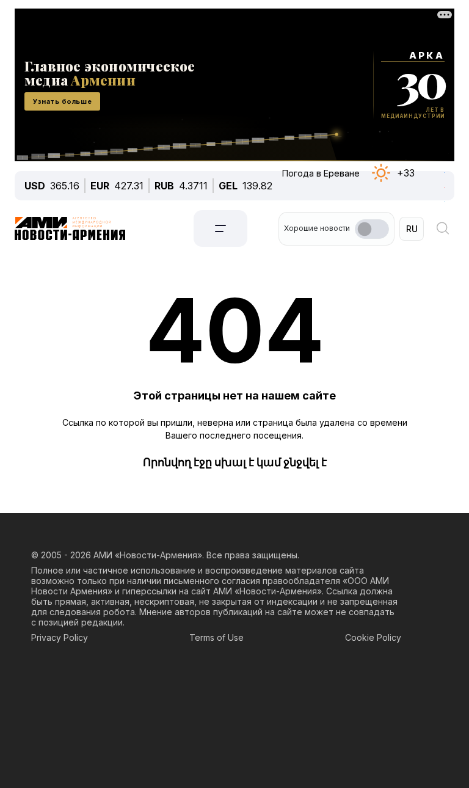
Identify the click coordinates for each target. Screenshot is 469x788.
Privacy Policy (59, 637)
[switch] (372, 229)
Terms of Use (216, 637)
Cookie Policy (373, 637)
